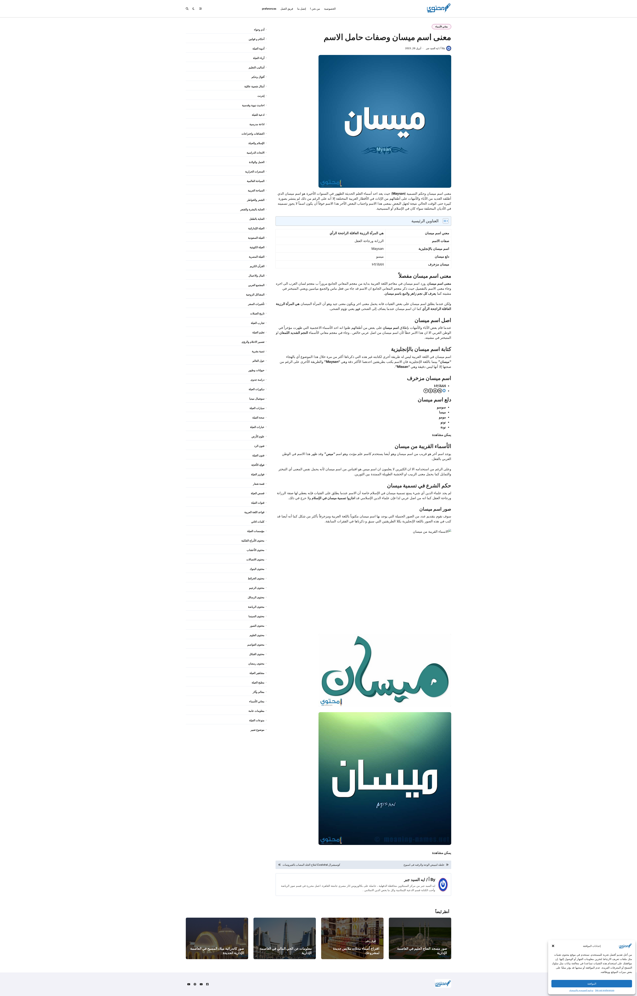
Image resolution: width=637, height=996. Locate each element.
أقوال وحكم (257, 77)
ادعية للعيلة (258, 114)
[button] (553, 946)
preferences (269, 8)
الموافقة (591, 983)
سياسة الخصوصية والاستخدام (581, 990)
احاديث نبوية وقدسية (253, 105)
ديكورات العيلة (256, 389)
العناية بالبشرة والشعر (252, 209)
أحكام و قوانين (256, 39)
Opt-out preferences (604, 990)
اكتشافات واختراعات (253, 133)
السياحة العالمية (255, 181)
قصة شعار (258, 483)
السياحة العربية (256, 190)
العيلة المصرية (256, 256)
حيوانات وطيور (256, 370)
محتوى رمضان (256, 663)
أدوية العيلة (258, 48)
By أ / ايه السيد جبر (435, 48)
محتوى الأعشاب (255, 550)
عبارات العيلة (257, 427)
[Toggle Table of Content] (444, 221)
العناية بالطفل (256, 218)
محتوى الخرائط (256, 578)
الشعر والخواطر (255, 200)
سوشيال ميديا (256, 398)
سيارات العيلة (256, 408)
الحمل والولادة (256, 162)
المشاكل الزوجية (255, 294)
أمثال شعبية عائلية (254, 86)
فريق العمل (287, 8)
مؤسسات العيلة (255, 531)
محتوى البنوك (257, 569)
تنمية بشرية (258, 351)
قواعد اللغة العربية (254, 512)
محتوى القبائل (256, 654)
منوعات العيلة (256, 720)
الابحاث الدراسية (255, 152)
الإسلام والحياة (256, 143)
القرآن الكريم (257, 266)
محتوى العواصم (255, 644)
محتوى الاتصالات (255, 559)
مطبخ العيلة (258, 682)
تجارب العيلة (257, 323)
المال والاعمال (256, 275)
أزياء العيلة (258, 58)
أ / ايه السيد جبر (417, 879)
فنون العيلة (258, 455)
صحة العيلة (258, 417)
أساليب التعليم (256, 67)
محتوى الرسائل (256, 597)
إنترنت (260, 95)
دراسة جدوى (257, 379)
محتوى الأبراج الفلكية (252, 540)
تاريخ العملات (257, 313)
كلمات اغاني (257, 521)
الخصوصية (330, 8)
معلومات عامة (256, 710)
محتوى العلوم (257, 635)
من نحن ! (315, 8)
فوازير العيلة (257, 474)
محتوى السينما (256, 616)
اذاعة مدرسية (256, 124)
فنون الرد (259, 446)
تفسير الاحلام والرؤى (253, 341)
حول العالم (258, 360)
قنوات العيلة (257, 502)
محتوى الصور (257, 625)
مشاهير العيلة (256, 673)
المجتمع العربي (256, 285)
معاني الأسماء (441, 26)
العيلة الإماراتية (256, 228)
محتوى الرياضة (256, 606)
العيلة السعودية (256, 237)
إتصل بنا (301, 8)
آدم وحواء (259, 29)
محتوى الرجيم (256, 587)
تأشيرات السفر (256, 304)
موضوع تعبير (257, 729)
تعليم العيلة (258, 332)
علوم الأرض (257, 436)
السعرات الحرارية (254, 171)
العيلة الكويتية (257, 247)
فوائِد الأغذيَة (257, 464)
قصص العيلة (257, 493)
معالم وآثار (258, 692)
